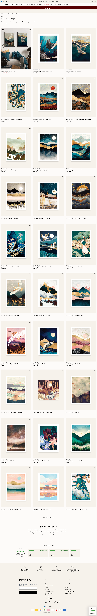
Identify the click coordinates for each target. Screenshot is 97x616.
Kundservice (67, 581)
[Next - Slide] (81, 553)
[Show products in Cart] (95, 4)
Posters (23, 4)
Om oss (46, 579)
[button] (92, 611)
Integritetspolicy (68, 589)
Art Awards (47, 596)
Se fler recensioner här (48, 559)
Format (49, 10)
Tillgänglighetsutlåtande (49, 591)
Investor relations (48, 581)
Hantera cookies (68, 593)
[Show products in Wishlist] (92, 4)
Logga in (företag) (48, 598)
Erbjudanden (46, 4)
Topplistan (12, 4)
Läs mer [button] (2, 26)
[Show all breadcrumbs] (2, 13)
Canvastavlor (29, 4)
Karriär (46, 587)
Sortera (65, 10)
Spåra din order (67, 583)
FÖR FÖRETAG (66, 4)
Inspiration (60, 4)
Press (46, 583)
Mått (57, 10)
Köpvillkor (66, 585)
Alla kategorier (33, 10)
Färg (42, 10)
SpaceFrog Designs (15, 13)
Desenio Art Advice (68, 579)
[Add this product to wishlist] (30, 29)
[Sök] (90, 4)
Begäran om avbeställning (69, 591)
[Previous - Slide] (27, 553)
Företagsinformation (49, 585)
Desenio (51, 612)
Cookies (66, 587)
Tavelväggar (53, 4)
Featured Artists (8, 13)
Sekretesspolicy (22, 595)
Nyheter (18, 4)
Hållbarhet (47, 589)
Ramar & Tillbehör (38, 4)
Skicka (28, 592)
